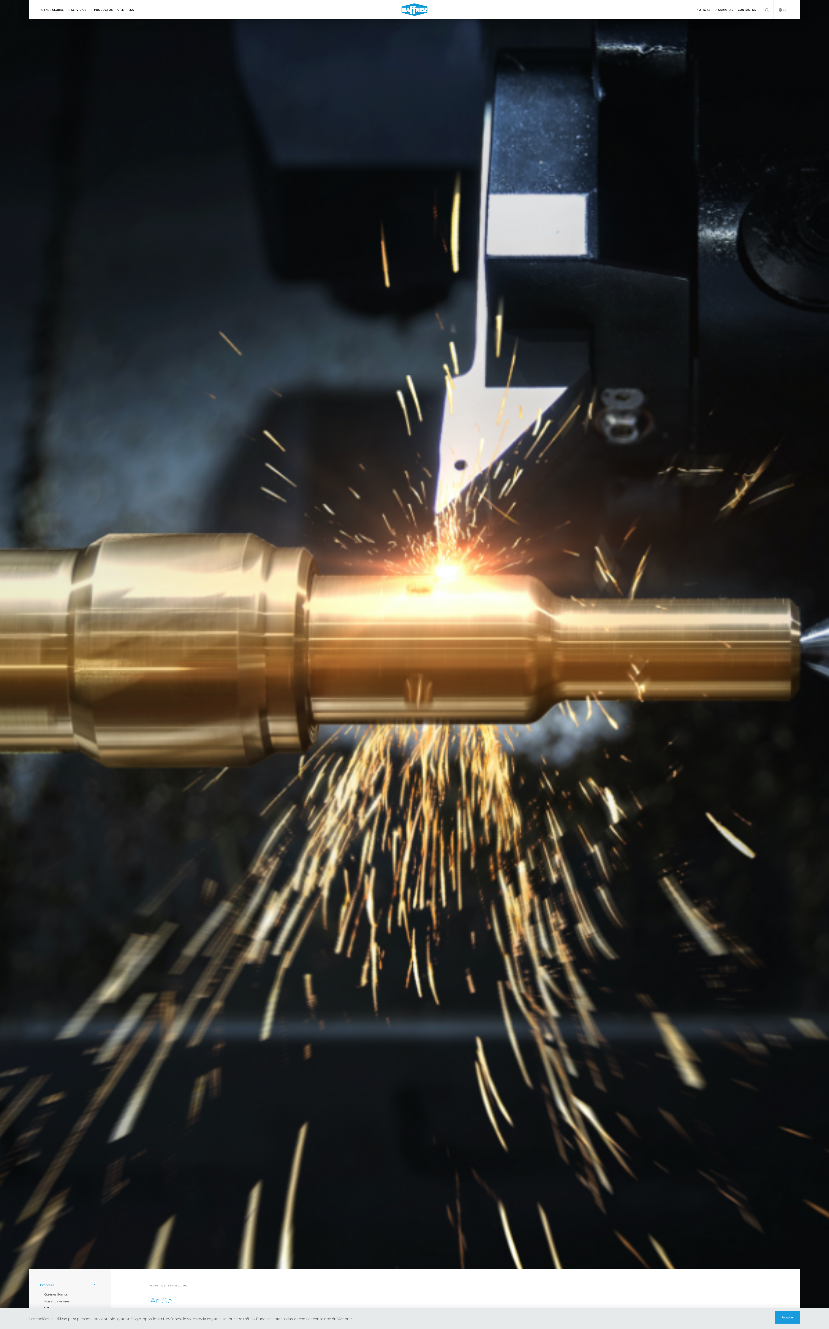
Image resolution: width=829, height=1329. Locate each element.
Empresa (174, 1285)
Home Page (157, 1285)
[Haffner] (414, 9)
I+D (185, 1285)
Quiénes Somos (56, 1294)
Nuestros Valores (57, 1301)
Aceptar (787, 1317)
